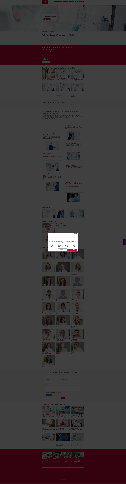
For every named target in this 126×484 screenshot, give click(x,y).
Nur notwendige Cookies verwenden (63, 249)
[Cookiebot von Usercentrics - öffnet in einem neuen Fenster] (74, 233)
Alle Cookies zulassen (72, 249)
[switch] (59, 246)
